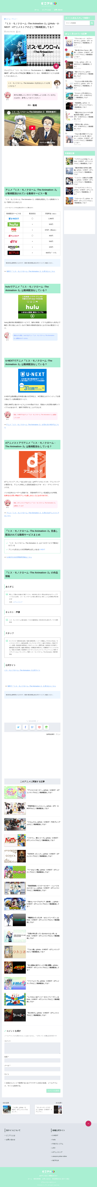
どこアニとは (46, 10)
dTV (53, 1148)
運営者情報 (37, 1179)
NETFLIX (55, 1160)
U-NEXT (42, 549)
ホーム (37, 10)
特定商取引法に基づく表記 (60, 1179)
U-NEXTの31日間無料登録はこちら (19, 557)
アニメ (58, 734)
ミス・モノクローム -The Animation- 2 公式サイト (22, 670)
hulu (54, 1139)
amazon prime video (59, 1156)
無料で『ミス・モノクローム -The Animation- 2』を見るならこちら (31, 271)
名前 (6, 1057)
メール (7, 1065)
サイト (6, 1074)
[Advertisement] (32, 168)
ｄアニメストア (17, 602)
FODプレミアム (57, 1144)
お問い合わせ (58, 10)
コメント (7, 1041)
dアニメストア (57, 1152)
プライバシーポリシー (48, 1182)
